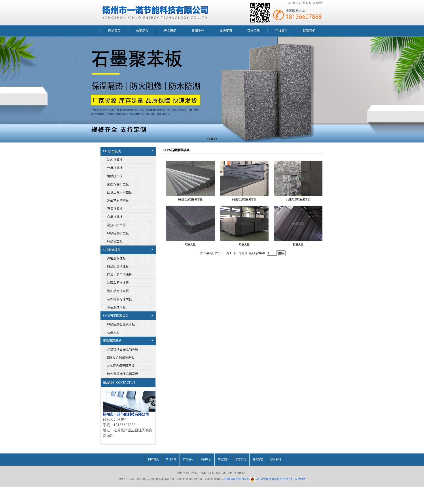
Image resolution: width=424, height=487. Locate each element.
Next (419, 89)
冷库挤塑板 (115, 159)
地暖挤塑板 (115, 176)
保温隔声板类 (112, 341)
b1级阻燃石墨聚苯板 (121, 324)
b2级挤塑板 (115, 241)
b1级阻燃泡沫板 (118, 266)
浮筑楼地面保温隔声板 (122, 349)
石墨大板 (113, 332)
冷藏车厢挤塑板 (118, 200)
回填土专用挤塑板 (119, 192)
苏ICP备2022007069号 (235, 479)
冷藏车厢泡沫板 (118, 283)
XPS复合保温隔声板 (120, 365)
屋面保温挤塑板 (118, 184)
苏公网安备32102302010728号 (274, 479)
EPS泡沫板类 (112, 249)
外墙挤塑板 (115, 168)
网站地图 (300, 479)
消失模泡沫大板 (118, 291)
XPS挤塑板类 (112, 151)
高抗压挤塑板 (116, 225)
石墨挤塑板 (115, 208)
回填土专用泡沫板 (119, 274)
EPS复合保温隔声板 (120, 357)
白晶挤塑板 (115, 217)
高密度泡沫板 (116, 258)
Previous (3, 89)
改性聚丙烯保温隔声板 (122, 374)
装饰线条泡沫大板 (119, 299)
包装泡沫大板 (116, 307)
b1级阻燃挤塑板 (118, 233)
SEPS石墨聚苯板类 (116, 315)
